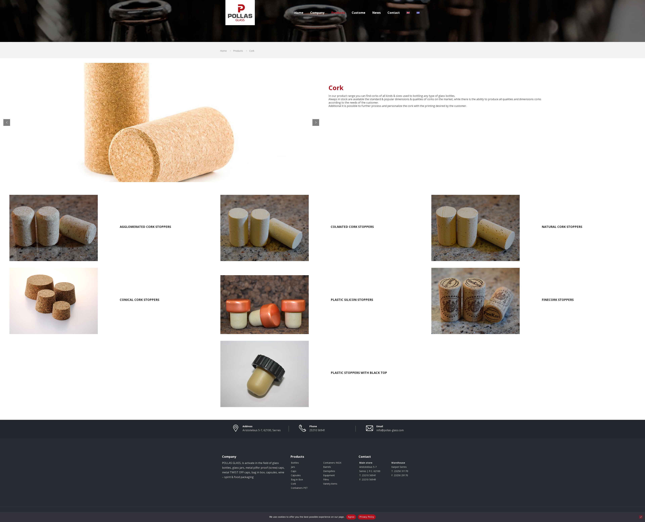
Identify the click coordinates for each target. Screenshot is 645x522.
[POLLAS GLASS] (240, 12)
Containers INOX (332, 462)
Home (223, 50)
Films (326, 479)
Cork (293, 483)
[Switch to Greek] (418, 9)
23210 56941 (317, 430)
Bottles (295, 462)
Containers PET (299, 487)
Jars (293, 466)
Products (238, 50)
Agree (351, 516)
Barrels (327, 466)
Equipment (329, 475)
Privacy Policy (366, 516)
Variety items (330, 483)
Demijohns (329, 471)
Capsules (296, 475)
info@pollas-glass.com (390, 430)
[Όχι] (640, 517)
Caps (293, 471)
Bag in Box (297, 479)
